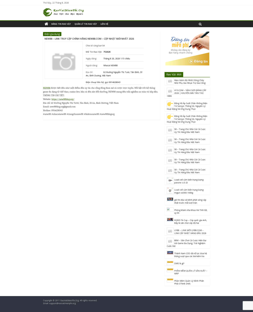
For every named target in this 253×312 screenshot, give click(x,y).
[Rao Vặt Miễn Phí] (46, 24)
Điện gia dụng (52, 34)
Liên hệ (104, 24)
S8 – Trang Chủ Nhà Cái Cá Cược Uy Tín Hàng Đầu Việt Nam (190, 130)
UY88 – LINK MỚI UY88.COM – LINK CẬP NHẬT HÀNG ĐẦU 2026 (190, 232)
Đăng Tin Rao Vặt (61, 24)
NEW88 (46, 88)
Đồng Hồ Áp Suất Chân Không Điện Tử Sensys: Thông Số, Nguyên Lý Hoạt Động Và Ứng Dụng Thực (187, 106)
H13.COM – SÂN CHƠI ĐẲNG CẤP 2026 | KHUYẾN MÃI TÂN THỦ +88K (186, 93)
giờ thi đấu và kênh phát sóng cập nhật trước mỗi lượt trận (190, 201)
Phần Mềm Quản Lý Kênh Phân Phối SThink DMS (189, 282)
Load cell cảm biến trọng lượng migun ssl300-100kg (189, 191)
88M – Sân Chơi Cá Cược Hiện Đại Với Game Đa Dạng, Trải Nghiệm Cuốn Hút (186, 243)
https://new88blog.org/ (63, 99)
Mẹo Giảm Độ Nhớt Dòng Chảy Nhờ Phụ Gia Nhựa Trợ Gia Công (189, 81)
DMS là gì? (179, 263)
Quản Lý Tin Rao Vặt (86, 24)
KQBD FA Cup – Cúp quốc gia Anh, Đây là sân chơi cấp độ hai (190, 221)
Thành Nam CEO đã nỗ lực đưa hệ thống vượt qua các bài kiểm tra (190, 255)
